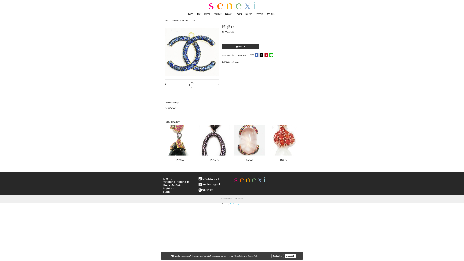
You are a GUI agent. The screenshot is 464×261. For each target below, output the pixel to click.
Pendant (228, 14)
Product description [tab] (173, 102)
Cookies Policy (253, 256)
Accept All (290, 256)
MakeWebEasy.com (236, 204)
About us (271, 14)
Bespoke (259, 14)
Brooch (239, 14)
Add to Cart (241, 47)
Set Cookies (277, 256)
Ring (198, 14)
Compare (243, 55)
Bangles (249, 14)
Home (190, 14)
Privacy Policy (239, 256)
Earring (207, 14)
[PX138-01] (192, 52)
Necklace (218, 14)
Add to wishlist (229, 55)
